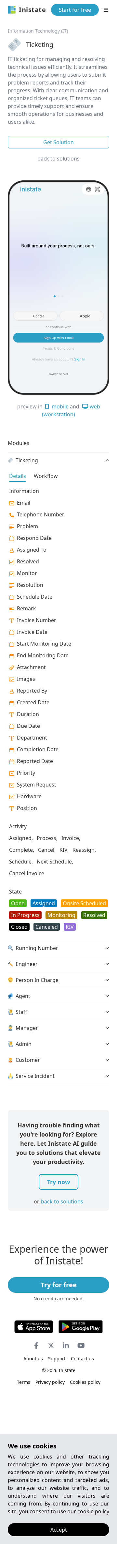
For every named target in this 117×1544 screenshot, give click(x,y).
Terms (23, 1382)
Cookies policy (85, 1382)
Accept (58, 1529)
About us (33, 1358)
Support (57, 1358)
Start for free (75, 9)
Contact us (82, 1358)
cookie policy (93, 1511)
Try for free (59, 1284)
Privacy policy (50, 1382)
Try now (58, 1182)
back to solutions (58, 158)
